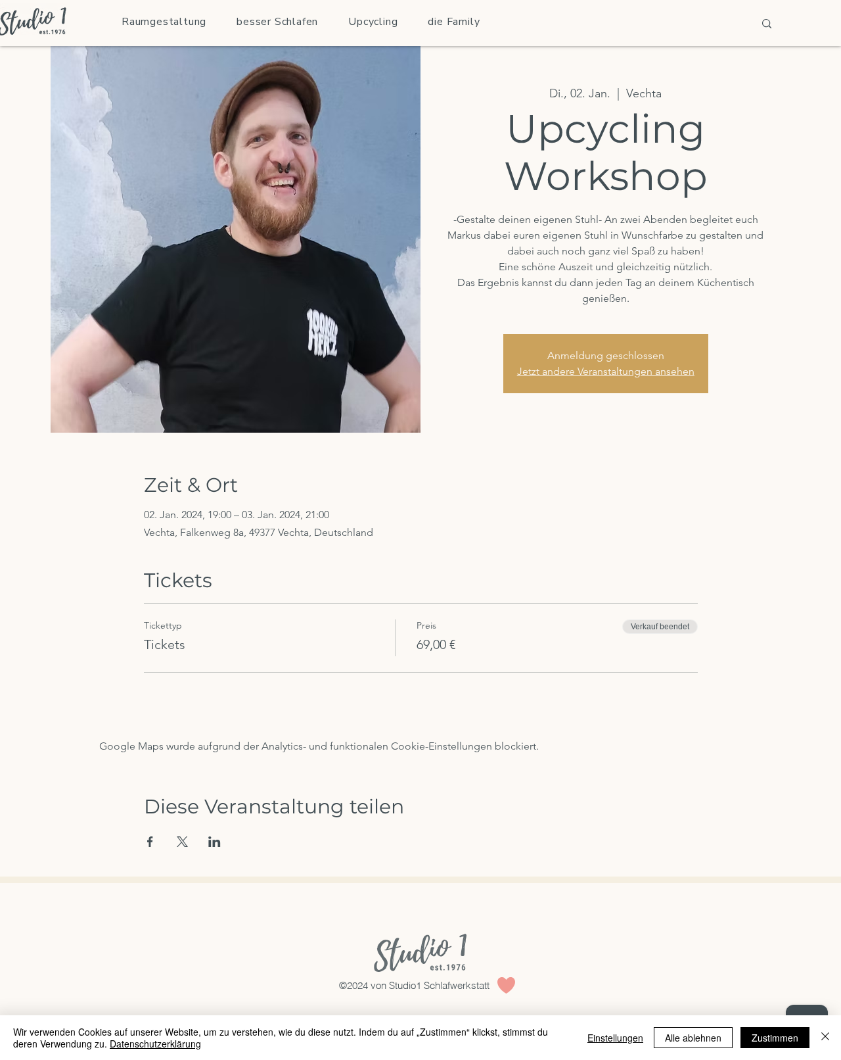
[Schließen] (825, 1037)
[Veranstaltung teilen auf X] (182, 841)
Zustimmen (775, 1037)
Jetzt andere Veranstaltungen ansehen (605, 371)
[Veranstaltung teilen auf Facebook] (150, 841)
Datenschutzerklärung (155, 1043)
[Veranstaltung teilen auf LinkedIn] (214, 841)
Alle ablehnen (693, 1037)
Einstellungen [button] (615, 1037)
